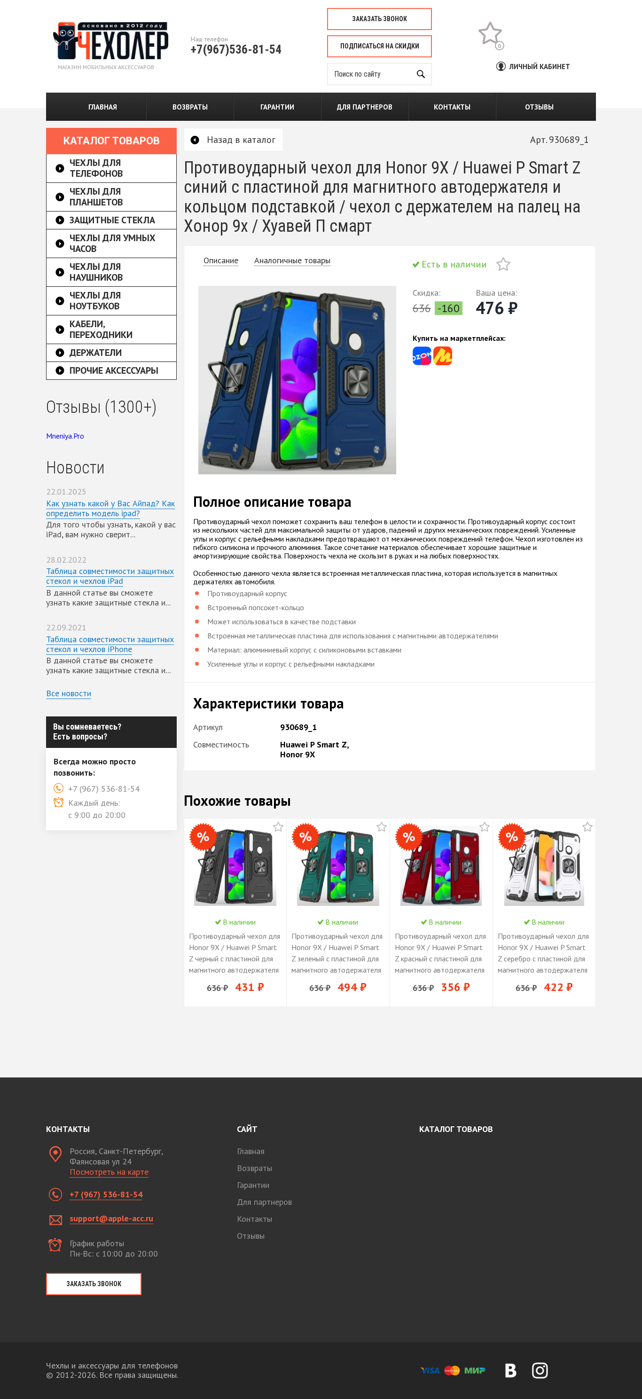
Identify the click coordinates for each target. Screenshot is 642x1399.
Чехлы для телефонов (96, 168)
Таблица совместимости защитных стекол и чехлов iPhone (110, 644)
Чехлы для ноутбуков (95, 300)
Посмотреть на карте (109, 1171)
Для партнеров (364, 106)
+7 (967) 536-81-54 (106, 1194)
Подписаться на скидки (379, 46)
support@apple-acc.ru (111, 1218)
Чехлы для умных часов (113, 243)
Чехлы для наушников (96, 271)
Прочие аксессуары (114, 370)
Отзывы (539, 106)
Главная (102, 106)
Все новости (68, 693)
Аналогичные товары (292, 260)
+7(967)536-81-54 (236, 49)
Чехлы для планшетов (96, 196)
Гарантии (277, 106)
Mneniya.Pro (65, 435)
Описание (221, 260)
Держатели (96, 352)
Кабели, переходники (101, 329)
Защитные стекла (112, 220)
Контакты (452, 106)
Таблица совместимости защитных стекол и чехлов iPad (110, 576)
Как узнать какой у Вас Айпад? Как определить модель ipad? (110, 508)
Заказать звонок (379, 19)
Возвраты (190, 106)
